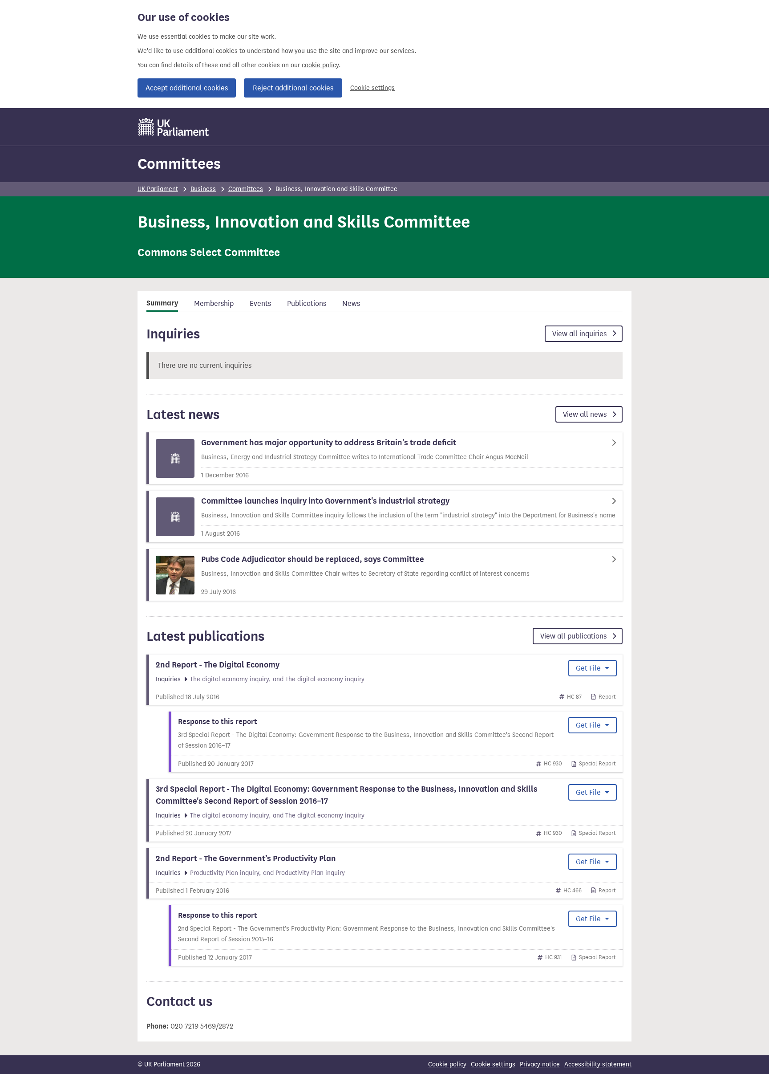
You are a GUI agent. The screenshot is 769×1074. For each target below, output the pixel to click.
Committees (179, 164)
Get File (589, 668)
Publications (306, 303)
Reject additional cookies (293, 88)
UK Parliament (158, 189)
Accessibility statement (597, 1064)
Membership (214, 303)
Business (203, 189)
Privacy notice (540, 1064)
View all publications (574, 636)
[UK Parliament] (174, 127)
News (351, 303)
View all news (585, 414)
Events (260, 303)
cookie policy (320, 65)
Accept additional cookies (187, 88)
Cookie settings (372, 88)
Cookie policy (447, 1064)
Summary (162, 303)
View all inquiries (580, 334)
